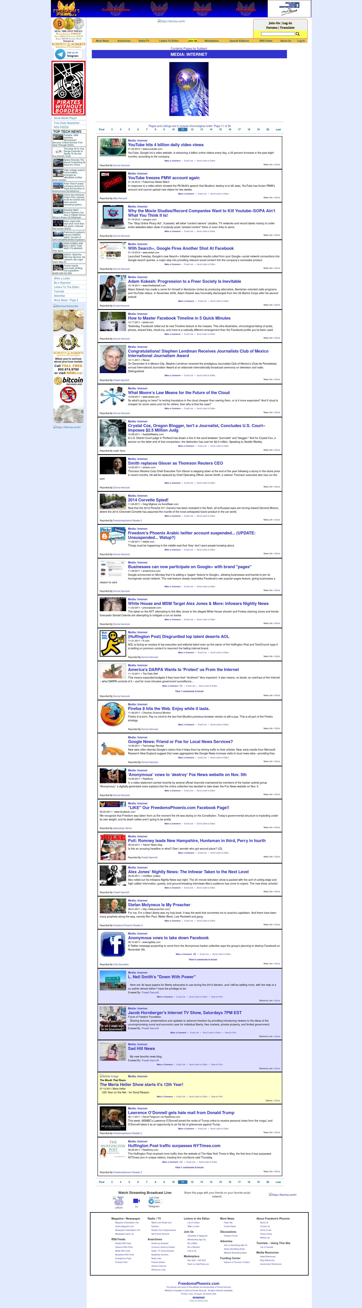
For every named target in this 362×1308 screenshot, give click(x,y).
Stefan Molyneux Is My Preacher (159, 904)
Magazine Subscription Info (127, 1222)
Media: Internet (137, 140)
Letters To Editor (169, 40)
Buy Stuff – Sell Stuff (197, 1260)
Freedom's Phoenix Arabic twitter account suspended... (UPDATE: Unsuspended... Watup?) (191, 535)
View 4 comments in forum (203, 959)
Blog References (267, 1260)
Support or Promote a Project (236, 1262)
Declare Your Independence (163, 1230)
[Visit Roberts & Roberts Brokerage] (68, 23)
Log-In (287, 23)
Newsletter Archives (159, 1254)
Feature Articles (158, 1262)
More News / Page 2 (66, 300)
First (101, 129)
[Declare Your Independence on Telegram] (69, 54)
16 (230, 129)
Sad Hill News (141, 1048)
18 (249, 129)
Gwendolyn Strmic (122, 828)
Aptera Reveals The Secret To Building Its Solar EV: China (74, 162)
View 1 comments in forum (189, 691)
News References (267, 1256)
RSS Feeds (266, 40)
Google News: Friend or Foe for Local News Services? (180, 741)
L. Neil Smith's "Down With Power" (162, 977)
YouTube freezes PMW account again (163, 177)
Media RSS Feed (122, 1251)
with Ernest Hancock (160, 1234)
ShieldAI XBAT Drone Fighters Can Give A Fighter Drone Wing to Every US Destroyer (69, 213)
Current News (230, 1226)
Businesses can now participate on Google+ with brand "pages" (190, 566)
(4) (194, 954)
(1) (181, 685)
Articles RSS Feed (123, 1243)
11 (182, 129)
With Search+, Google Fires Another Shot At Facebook (181, 248)
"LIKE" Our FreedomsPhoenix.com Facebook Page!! (178, 807)
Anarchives (123, 40)
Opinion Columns (158, 1266)
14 (211, 129)
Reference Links (158, 1269)
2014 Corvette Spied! (148, 500)
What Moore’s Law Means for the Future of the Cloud (179, 392)
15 (220, 129)
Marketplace (212, 40)
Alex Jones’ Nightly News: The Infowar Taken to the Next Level (188, 871)
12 (192, 129)
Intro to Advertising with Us (235, 1245)
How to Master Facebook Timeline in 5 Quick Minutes (179, 318)
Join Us (192, 40)
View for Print (217, 996)
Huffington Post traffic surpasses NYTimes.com (174, 1145)
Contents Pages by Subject (189, 48)
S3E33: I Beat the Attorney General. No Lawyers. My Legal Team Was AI (69, 258)
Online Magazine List (124, 1226)
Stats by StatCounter (199, 1300)
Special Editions (239, 40)
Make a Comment (172, 160)
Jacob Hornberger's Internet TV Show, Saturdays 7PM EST (185, 1012)
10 (173, 129)
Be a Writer (192, 1243)
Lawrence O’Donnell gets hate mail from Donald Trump (181, 1112)
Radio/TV (144, 40)
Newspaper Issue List (124, 1234)
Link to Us (192, 1251)
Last (278, 129)
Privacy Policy (266, 1234)
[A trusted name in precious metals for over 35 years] (68, 44)
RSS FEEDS (61, 127)
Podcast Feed (121, 1262)
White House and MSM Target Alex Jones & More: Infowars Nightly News (198, 603)
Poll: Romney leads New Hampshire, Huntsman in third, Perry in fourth (197, 840)
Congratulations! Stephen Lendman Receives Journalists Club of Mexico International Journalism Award (198, 353)
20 (267, 129)
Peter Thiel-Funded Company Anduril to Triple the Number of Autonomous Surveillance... (69, 187)
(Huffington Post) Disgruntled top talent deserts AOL (178, 636)
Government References (270, 1264)
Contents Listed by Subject (163, 1247)
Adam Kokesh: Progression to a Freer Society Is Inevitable (184, 281)
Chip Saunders (121, 964)
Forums (272, 27)
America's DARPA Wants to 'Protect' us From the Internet (183, 669)
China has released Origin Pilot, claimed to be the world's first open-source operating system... (74, 199)
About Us (285, 40)
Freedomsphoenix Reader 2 (127, 520)
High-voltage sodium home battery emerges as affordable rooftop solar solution (69, 174)
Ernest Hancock (121, 305)
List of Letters (193, 1222)
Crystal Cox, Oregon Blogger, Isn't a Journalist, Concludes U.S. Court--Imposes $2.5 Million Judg (196, 427)
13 (201, 129)
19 (258, 129)
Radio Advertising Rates (234, 1249)
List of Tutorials (266, 1247)
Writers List (265, 1237)
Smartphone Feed (123, 1258)
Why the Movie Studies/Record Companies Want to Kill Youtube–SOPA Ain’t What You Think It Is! (201, 212)
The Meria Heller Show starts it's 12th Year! (141, 1084)
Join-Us (274, 23)
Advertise (59, 295)
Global (277, 164)
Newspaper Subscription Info (127, 1230)
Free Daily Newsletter (67, 123)
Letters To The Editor (66, 287)
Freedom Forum (231, 1235)
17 (239, 129)
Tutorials (59, 291)
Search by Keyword (159, 1243)
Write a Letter (62, 278)
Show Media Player (65, 118)
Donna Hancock (121, 165)
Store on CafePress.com (198, 1264)
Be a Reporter (62, 282)
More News (102, 40)
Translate (287, 27)
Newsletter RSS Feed (124, 1254)
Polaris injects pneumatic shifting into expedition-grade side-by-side (68, 269)
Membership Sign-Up (197, 1239)
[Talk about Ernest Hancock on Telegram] (154, 1201)
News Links (156, 1258)
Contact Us (265, 1226)
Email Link (188, 160)
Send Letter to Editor (206, 160)
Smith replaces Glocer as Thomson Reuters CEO (175, 463)
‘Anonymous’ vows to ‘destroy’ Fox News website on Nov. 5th (187, 774)
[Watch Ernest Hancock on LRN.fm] (119, 1200)
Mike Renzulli (120, 198)
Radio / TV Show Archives (162, 1251)
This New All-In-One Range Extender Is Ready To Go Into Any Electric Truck (68, 152)
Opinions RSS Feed (124, 1247)
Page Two (228, 1222)
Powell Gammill (121, 380)
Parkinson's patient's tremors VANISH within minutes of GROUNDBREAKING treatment (69, 236)
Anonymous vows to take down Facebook (168, 938)
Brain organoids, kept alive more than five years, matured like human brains (69, 224)
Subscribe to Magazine (198, 1235)
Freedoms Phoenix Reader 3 (128, 925)
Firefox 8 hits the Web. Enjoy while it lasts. (169, 708)
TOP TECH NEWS (67, 131)
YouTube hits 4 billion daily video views (166, 144)
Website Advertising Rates (235, 1252)
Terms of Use (266, 1230)
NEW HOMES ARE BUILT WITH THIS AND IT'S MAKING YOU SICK (68, 247)
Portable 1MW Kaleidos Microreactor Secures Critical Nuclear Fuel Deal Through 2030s (68, 139)
